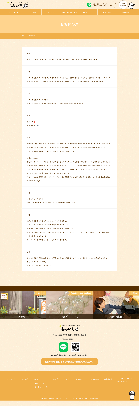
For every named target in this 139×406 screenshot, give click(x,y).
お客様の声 (126, 12)
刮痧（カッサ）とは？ (69, 12)
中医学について (88, 12)
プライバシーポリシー (125, 378)
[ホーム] (23, 36)
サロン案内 (32, 12)
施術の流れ (107, 12)
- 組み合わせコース (40, 387)
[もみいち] (17, 5)
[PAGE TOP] (69, 288)
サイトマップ (122, 381)
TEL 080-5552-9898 (69, 339)
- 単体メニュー (38, 383)
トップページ (13, 12)
